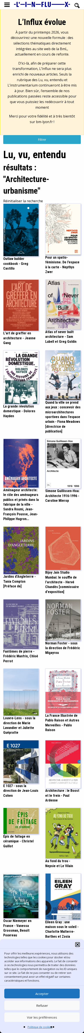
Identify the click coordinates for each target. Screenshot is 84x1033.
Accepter (42, 993)
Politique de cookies (40, 1027)
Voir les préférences (42, 1017)
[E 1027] (21, 761)
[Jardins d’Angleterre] (21, 550)
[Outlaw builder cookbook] (21, 229)
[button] (77, 944)
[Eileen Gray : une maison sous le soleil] (63, 896)
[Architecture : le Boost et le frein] (63, 763)
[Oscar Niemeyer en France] (21, 895)
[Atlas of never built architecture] (63, 304)
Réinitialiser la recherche (23, 201)
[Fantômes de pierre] (21, 623)
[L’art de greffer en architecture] (21, 305)
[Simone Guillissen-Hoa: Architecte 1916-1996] (63, 463)
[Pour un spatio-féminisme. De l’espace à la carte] (63, 229)
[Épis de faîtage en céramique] (21, 820)
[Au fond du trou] (63, 833)
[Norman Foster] (63, 619)
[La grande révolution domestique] (21, 376)
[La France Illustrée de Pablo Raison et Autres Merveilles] (63, 690)
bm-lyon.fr (44, 121)
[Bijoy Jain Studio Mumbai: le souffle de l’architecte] (63, 548)
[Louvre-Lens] (21, 691)
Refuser (42, 1005)
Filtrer (42, 139)
